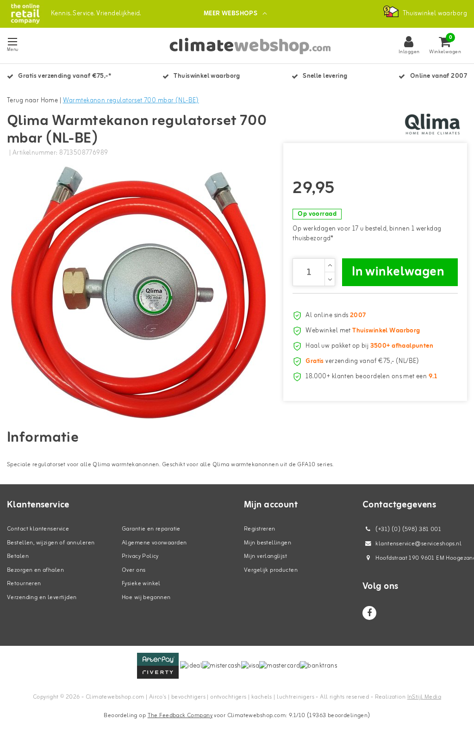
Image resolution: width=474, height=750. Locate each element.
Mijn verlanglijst (265, 556)
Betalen (18, 556)
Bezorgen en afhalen (35, 570)
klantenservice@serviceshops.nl (418, 544)
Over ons (133, 570)
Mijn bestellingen (267, 543)
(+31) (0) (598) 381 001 (407, 529)
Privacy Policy (140, 556)
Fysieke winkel (141, 583)
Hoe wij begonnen (146, 597)
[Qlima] (432, 124)
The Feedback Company (180, 715)
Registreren (259, 529)
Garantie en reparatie (151, 529)
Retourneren (24, 583)
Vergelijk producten (271, 570)
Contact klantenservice (38, 529)
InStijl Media (424, 697)
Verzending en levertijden (42, 597)
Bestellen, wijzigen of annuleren (50, 543)
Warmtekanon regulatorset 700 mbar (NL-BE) (131, 100)
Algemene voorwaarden (154, 543)
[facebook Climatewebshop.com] (369, 613)
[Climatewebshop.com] (25, 13)
